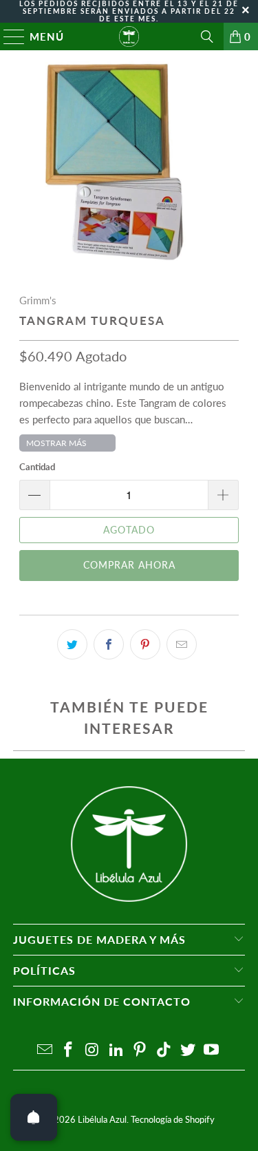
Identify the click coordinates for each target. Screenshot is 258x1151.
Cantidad (37, 466)
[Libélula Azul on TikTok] (164, 1050)
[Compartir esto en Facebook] (109, 644)
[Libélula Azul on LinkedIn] (116, 1050)
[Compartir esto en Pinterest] (145, 644)
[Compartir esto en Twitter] (72, 644)
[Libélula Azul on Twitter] (188, 1050)
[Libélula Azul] (129, 36)
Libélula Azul (102, 1119)
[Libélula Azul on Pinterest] (140, 1050)
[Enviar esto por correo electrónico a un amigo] (181, 644)
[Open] (33, 1117)
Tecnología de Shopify (173, 1119)
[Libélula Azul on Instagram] (93, 1050)
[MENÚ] (8, 36)
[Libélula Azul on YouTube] (212, 1050)
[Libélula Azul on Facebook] (68, 1050)
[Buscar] (207, 36)
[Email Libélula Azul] (44, 1050)
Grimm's (37, 300)
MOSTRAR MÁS (56, 443)
